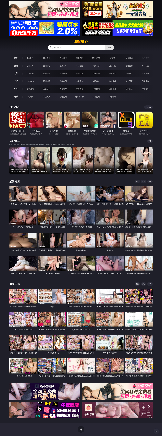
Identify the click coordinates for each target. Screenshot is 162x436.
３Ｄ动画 (79, 66)
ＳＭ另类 (145, 66)
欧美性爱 (79, 73)
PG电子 (30, 58)
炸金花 (112, 58)
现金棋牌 (129, 58)
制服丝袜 (96, 73)
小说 (16, 88)
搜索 (109, 47)
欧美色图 (63, 81)
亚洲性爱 (30, 73)
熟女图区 (129, 81)
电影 (16, 73)
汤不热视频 (79, 96)
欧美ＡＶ (63, 66)
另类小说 (112, 89)
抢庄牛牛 (145, 58)
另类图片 (145, 81)
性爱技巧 (145, 89)
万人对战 (63, 58)
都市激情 (30, 89)
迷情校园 (96, 89)
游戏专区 (79, 58)
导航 (16, 96)
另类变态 (145, 73)
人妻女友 (63, 89)
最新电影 (14, 284)
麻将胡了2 (96, 58)
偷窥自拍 (30, 81)
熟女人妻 (96, 66)
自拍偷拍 (46, 66)
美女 (137, 181)
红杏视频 (96, 96)
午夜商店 (46, 96)
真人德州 (46, 58)
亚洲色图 (46, 81)
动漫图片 (79, 81)
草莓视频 (63, 96)
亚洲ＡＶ (30, 66)
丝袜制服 (112, 66)
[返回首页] (156, 431)
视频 (16, 65)
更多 (150, 181)
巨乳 (143, 181)
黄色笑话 (129, 89)
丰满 (137, 284)
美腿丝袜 (96, 81)
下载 (150, 141)
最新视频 (14, 181)
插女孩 (30, 96)
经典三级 (112, 73)
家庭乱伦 (46, 89)
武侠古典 (79, 89)
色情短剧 (112, 96)
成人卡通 (63, 73)
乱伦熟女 (129, 73)
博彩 (16, 58)
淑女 (143, 284)
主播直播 (129, 66)
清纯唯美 (112, 81)
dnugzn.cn (81, 42)
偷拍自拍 (46, 73)
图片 (16, 81)
